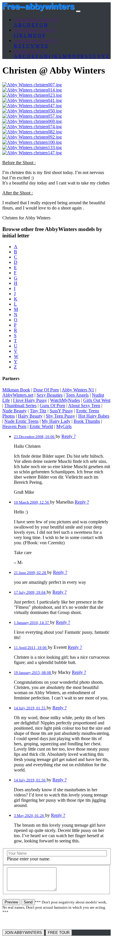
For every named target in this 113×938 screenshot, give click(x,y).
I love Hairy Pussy (30, 400)
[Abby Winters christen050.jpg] (32, 110)
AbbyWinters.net (17, 395)
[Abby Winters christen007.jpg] (32, 84)
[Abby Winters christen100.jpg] (32, 142)
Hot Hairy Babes (93, 415)
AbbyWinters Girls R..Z (36, 40)
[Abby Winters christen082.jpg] (32, 131)
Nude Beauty (14, 410)
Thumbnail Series (20, 405)
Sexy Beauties (50, 395)
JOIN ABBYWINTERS (23, 932)
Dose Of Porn (46, 389)
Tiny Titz (38, 410)
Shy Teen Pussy (60, 415)
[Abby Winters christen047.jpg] (32, 105)
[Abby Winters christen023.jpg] (32, 95)
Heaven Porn (14, 426)
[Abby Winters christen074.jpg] (32, 126)
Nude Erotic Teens (21, 421)
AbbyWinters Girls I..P (35, 30)
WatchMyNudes (65, 400)
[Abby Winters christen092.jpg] (32, 137)
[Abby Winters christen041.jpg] (32, 100)
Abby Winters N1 (78, 389)
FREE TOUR (59, 932)
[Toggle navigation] (78, 11)
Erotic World (41, 426)
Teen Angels (77, 395)
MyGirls (64, 426)
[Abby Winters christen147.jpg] (32, 152)
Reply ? (68, 436)
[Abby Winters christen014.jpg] (32, 89)
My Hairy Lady (56, 421)
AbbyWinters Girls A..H (36, 19)
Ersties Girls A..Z (30, 51)
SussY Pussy (61, 410)
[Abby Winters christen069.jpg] (32, 121)
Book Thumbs (87, 421)
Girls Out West (96, 400)
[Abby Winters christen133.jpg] (32, 147)
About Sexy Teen (84, 405)
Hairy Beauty (30, 415)
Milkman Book (16, 389)
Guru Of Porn (52, 405)
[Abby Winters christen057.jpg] (32, 116)
